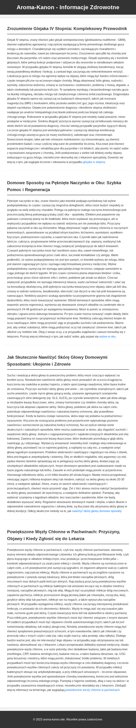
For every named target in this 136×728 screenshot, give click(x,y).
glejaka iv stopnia (94, 162)
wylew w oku (107, 336)
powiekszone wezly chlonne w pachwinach (92, 689)
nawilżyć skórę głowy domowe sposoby (96, 511)
